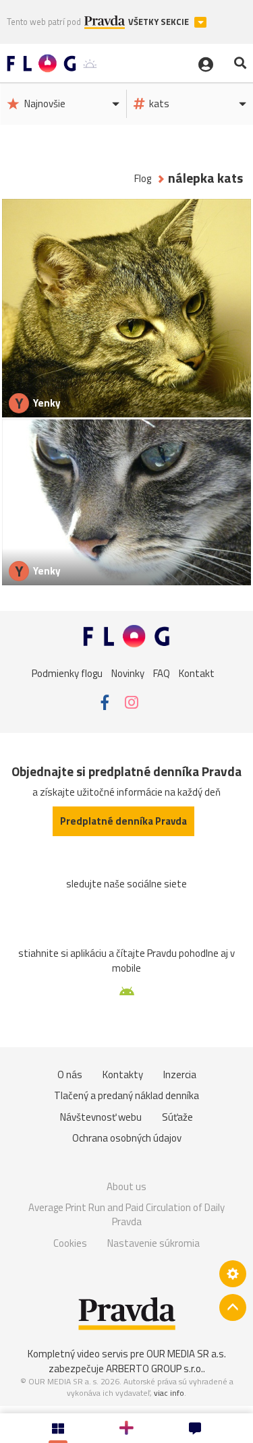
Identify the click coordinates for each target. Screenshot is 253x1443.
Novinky (127, 673)
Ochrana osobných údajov (126, 1138)
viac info (169, 1392)
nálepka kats (205, 178)
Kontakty (123, 1074)
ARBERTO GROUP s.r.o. (154, 1368)
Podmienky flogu (67, 673)
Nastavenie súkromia (153, 1243)
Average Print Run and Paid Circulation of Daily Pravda (126, 1214)
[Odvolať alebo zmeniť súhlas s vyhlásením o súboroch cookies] (232, 1273)
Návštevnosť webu (101, 1117)
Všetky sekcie (159, 22)
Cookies (70, 1243)
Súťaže (177, 1117)
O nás (69, 1074)
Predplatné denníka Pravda (123, 821)
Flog (142, 178)
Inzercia (179, 1074)
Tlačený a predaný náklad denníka (126, 1095)
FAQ (161, 673)
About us (126, 1186)
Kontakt (197, 673)
